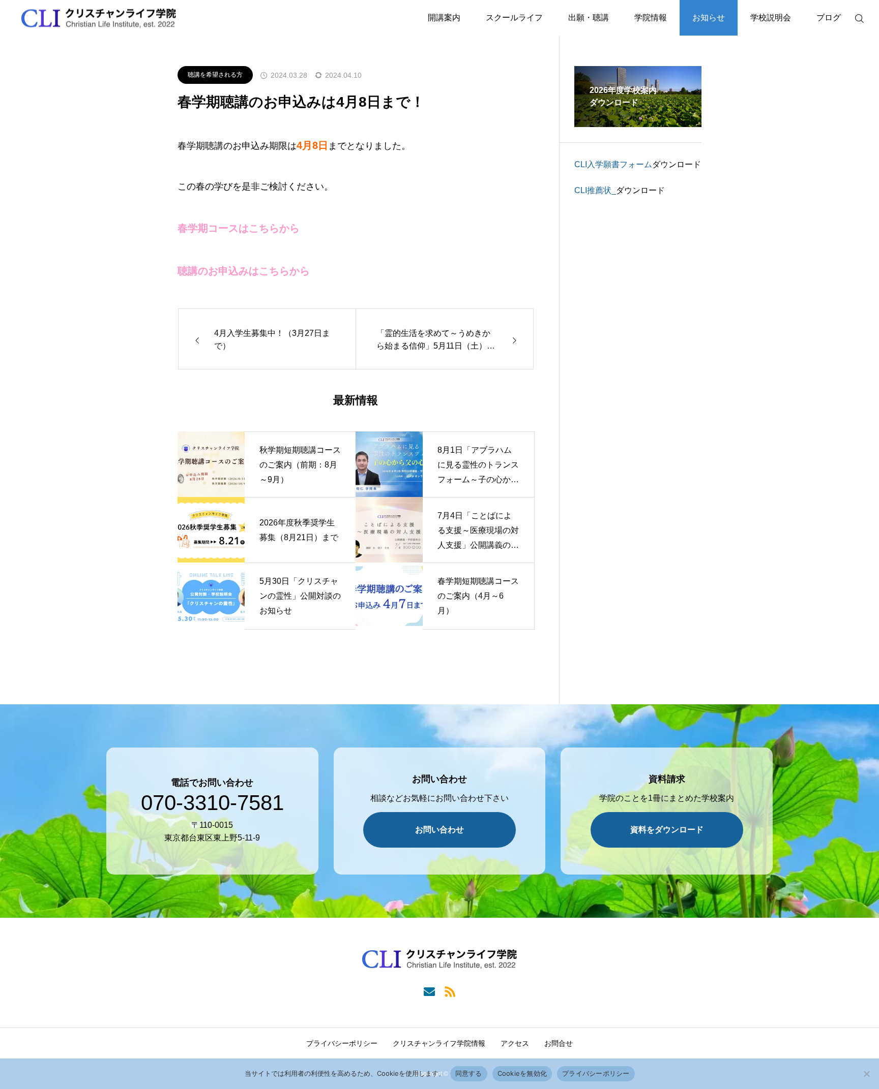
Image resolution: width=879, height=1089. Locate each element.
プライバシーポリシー (341, 1043)
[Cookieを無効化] (866, 1074)
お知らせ (708, 17)
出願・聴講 (588, 17)
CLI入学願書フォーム (613, 164)
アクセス (515, 1043)
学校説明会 (770, 17)
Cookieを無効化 (522, 1073)
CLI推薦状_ (595, 190)
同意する (468, 1073)
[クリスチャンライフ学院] (98, 18)
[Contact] (429, 990)
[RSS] (450, 990)
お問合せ (558, 1043)
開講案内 (444, 17)
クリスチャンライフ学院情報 (439, 1043)
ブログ (828, 17)
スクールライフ (514, 17)
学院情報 (650, 17)
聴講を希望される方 (215, 74)
